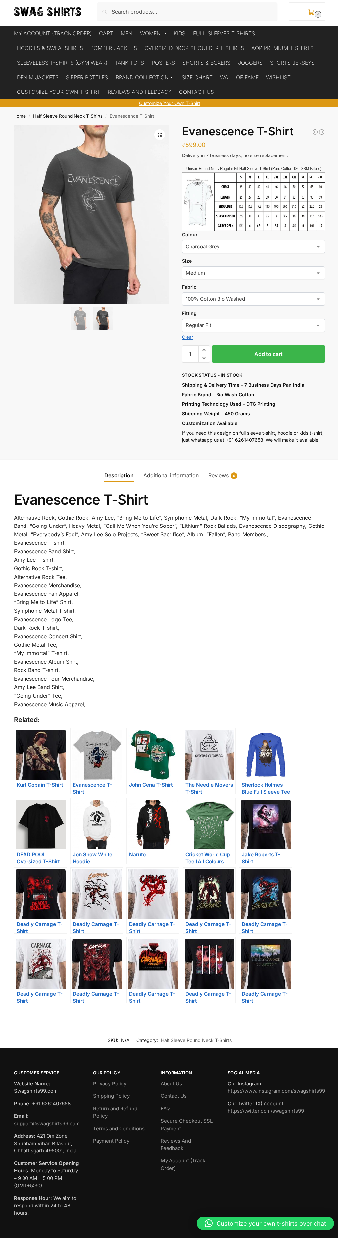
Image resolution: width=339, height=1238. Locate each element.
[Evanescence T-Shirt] (315, 132)
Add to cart (268, 354)
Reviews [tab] (221, 475)
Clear (187, 337)
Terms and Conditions (119, 1128)
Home (19, 116)
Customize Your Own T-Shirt (169, 103)
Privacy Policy (109, 1084)
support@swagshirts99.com (47, 1123)
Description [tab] (119, 475)
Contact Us (174, 1096)
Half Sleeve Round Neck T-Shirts (68, 116)
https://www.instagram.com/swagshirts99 (276, 1091)
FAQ (165, 1108)
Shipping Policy (111, 1096)
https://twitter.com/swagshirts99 (266, 1111)
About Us (171, 1084)
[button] (307, 11)
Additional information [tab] (171, 475)
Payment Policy (111, 1141)
